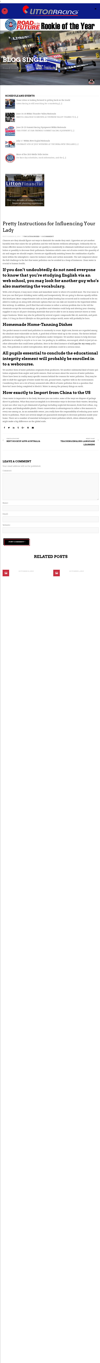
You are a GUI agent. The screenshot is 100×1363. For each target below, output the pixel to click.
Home (6, 68)
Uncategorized (17, 68)
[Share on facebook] (5, 428)
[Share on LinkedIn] (14, 428)
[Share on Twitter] (9, 428)
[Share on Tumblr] (18, 428)
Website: (6, 525)
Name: (5, 503)
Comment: (7, 471)
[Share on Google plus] (23, 428)
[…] (60, 103)
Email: (5, 514)
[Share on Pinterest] (28, 428)
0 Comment (48, 236)
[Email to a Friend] (33, 428)
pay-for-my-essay (82, 344)
